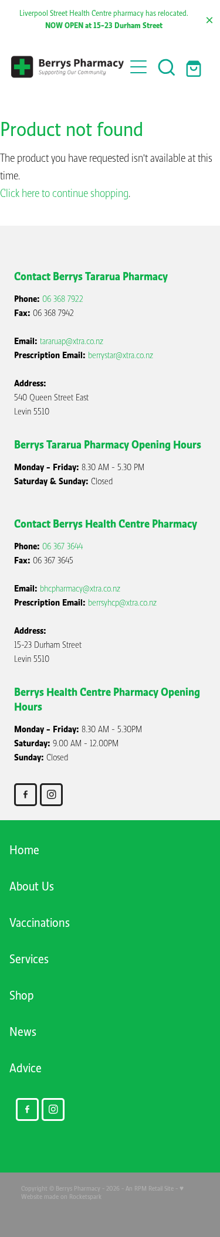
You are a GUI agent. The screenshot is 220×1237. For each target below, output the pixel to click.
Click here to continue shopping (64, 193)
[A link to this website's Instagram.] (51, 794)
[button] (167, 67)
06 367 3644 (62, 546)
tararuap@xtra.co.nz (71, 341)
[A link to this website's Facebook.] (25, 794)
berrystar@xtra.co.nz (120, 355)
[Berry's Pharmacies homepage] (68, 67)
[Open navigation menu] (138, 67)
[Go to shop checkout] (195, 67)
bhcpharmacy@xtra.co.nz (80, 588)
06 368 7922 (62, 299)
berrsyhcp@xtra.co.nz (122, 602)
